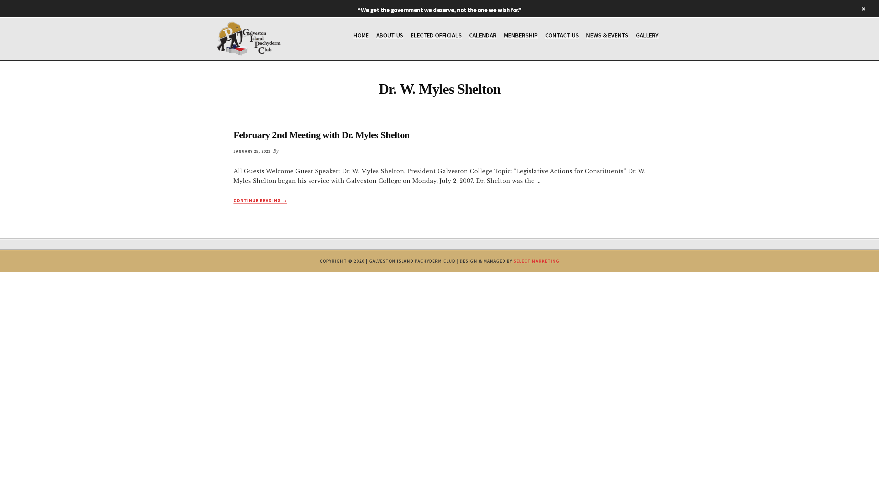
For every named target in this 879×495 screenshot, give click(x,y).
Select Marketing (536, 261)
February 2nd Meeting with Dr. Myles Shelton (321, 135)
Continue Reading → (260, 201)
